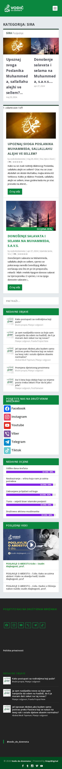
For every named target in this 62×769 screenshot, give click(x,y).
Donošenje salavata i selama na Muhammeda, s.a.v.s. (29, 241)
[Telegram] (35, 625)
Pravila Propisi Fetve (39, 341)
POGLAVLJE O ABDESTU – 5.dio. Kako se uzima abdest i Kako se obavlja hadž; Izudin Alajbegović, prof (30, 576)
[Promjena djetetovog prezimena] (10, 369)
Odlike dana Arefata (17, 468)
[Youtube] (21, 625)
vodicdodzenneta (17, 159)
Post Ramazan (37, 388)
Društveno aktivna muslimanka (22, 511)
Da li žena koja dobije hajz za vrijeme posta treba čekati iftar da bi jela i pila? (34, 382)
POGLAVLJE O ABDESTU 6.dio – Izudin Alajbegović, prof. (25, 565)
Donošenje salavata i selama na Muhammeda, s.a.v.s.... (45, 70)
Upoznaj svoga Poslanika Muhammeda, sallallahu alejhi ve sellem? (30, 149)
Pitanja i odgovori (35, 325)
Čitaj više (14, 191)
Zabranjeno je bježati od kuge (22, 491)
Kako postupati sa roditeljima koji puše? (33, 320)
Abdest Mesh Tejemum (25, 360)
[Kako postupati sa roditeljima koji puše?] (10, 321)
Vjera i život (49, 159)
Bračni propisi (21, 325)
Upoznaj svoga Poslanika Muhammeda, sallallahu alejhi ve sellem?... (17, 76)
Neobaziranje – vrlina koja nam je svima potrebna (27, 480)
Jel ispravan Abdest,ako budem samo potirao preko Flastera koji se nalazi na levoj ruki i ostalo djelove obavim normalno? (34, 352)
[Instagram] (13, 625)
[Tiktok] (42, 625)
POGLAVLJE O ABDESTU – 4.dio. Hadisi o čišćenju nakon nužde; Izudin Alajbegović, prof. (31, 587)
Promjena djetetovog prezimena (32, 367)
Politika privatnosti (13, 650)
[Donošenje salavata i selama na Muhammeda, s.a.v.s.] (45, 46)
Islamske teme (46, 251)
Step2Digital (51, 761)
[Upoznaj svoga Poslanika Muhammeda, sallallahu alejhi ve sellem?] (17, 46)
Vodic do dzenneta (21, 761)
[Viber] (28, 625)
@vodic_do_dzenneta (18, 741)
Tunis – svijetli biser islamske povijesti (26, 501)
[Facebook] (6, 625)
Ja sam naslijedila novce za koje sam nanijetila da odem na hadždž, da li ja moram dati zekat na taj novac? (35, 335)
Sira (41, 159)
